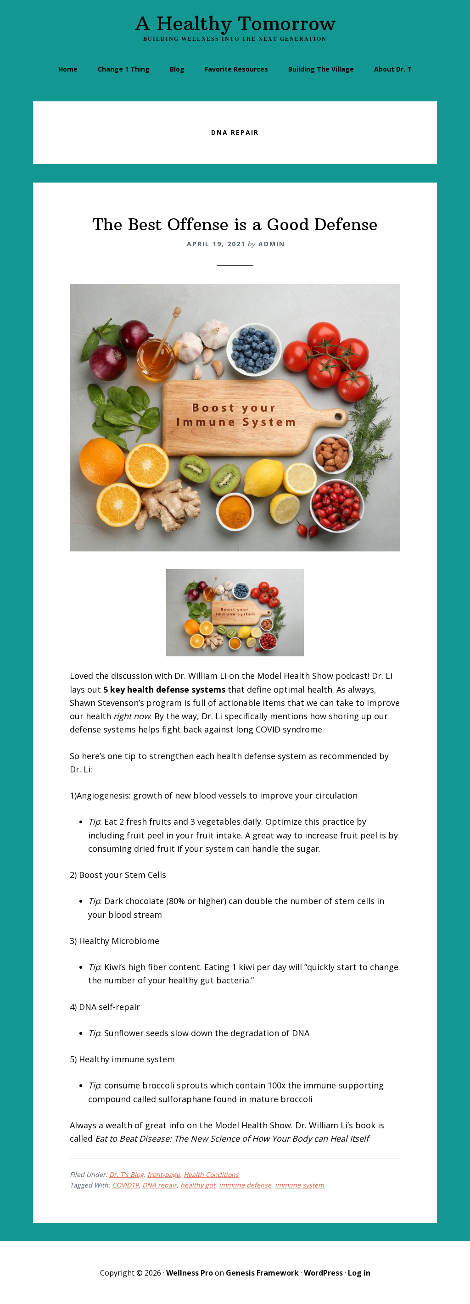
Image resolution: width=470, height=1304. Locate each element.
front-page (163, 1174)
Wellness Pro (189, 1273)
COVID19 (125, 1185)
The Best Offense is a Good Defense (235, 224)
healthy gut (197, 1185)
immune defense (245, 1185)
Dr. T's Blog (126, 1174)
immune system (299, 1185)
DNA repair (159, 1185)
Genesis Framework (262, 1273)
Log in (359, 1273)
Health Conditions (211, 1174)
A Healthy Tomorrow (235, 23)
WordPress (323, 1273)
